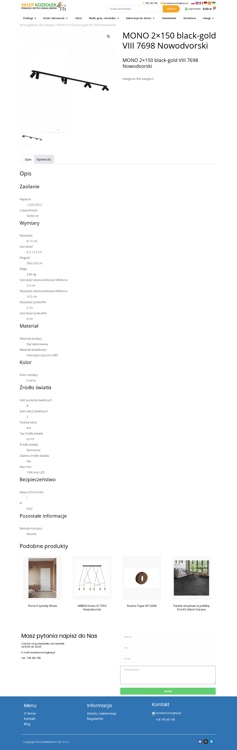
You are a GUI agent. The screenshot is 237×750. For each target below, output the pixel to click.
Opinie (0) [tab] (44, 159)
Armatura (189, 18)
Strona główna (28, 25)
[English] (197, 3)
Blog (27, 724)
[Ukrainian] (213, 3)
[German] (206, 3)
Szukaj (171, 8)
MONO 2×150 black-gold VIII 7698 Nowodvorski (160, 63)
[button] (108, 36)
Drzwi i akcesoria (53, 18)
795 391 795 (151, 3)
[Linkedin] (211, 741)
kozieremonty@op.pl (35, 666)
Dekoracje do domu (138, 18)
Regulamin (95, 719)
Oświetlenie (169, 18)
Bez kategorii (47, 25)
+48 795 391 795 (165, 719)
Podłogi (28, 18)
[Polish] (193, 3)
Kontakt (29, 719)
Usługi (206, 18)
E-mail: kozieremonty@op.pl (38, 652)
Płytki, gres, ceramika (102, 18)
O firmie (30, 713)
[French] (202, 3)
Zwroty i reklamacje (101, 713)
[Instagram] (205, 741)
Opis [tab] (28, 159)
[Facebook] (200, 741)
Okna (78, 18)
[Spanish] (210, 3)
